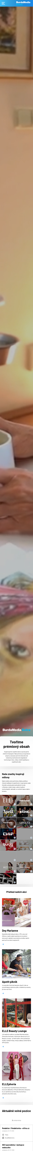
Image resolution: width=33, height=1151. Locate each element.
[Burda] (24, 3)
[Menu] (3, 3)
